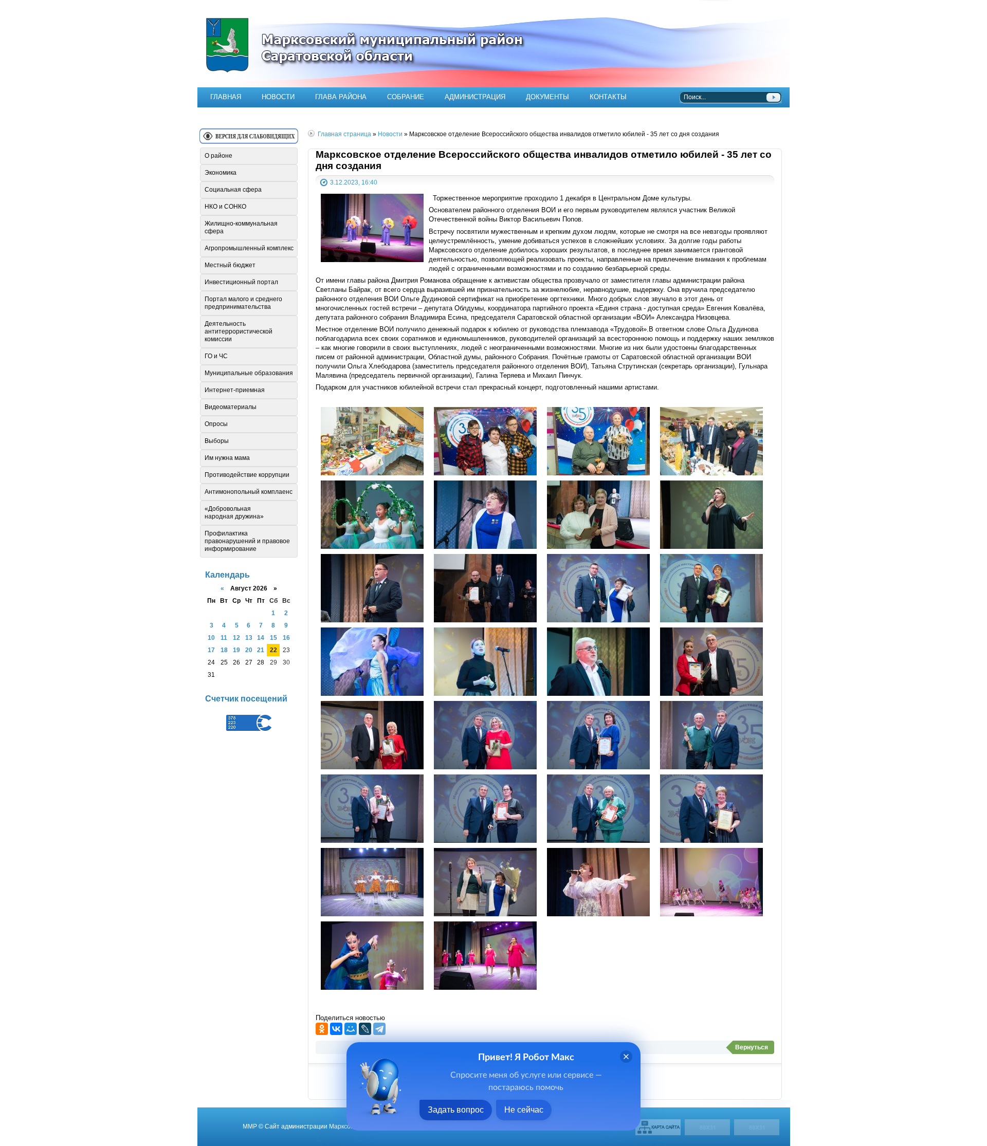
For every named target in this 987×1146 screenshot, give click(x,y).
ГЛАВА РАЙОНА (341, 97)
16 (286, 637)
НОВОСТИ (278, 97)
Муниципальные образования (249, 373)
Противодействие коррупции (247, 474)
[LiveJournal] (365, 1029)
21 (260, 649)
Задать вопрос (456, 1109)
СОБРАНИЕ (405, 97)
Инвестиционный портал (241, 282)
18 (224, 649)
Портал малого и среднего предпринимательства (243, 302)
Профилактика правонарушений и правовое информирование (247, 541)
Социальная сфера (233, 189)
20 (248, 649)
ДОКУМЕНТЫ (547, 97)
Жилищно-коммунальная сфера (241, 227)
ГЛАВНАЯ (225, 97)
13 (248, 637)
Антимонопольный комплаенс (249, 491)
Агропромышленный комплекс (249, 248)
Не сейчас (523, 1109)
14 (260, 637)
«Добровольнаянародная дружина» (234, 512)
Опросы (216, 424)
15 (273, 637)
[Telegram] (379, 1029)
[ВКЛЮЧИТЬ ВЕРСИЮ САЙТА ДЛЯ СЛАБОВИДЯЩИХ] (248, 140)
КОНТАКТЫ (608, 97)
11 (224, 637)
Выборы (217, 441)
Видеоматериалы (231, 407)
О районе (218, 155)
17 (211, 649)
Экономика (220, 172)
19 (236, 649)
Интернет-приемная (235, 390)
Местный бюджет (230, 265)
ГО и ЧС (216, 356)
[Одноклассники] (322, 1029)
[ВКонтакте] (336, 1029)
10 (211, 637)
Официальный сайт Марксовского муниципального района (493, 43)
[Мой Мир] (350, 1029)
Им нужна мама (227, 457)
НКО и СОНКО (225, 206)
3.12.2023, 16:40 (353, 182)
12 (236, 637)
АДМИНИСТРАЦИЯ (475, 97)
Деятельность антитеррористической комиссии (238, 331)
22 (273, 649)
